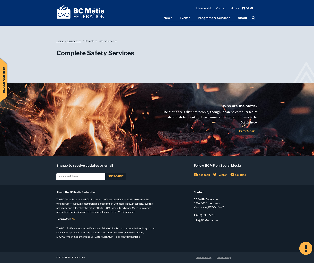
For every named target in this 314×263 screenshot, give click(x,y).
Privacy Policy (203, 257)
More (233, 8)
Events (185, 18)
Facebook (203, 174)
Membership (204, 8)
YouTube (240, 174)
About (242, 18)
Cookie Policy (224, 257)
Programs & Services (214, 18)
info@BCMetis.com (206, 220)
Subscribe (115, 176)
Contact (221, 8)
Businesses (74, 41)
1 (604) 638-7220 (204, 215)
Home (60, 41)
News (168, 18)
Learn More (246, 131)
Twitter (222, 174)
